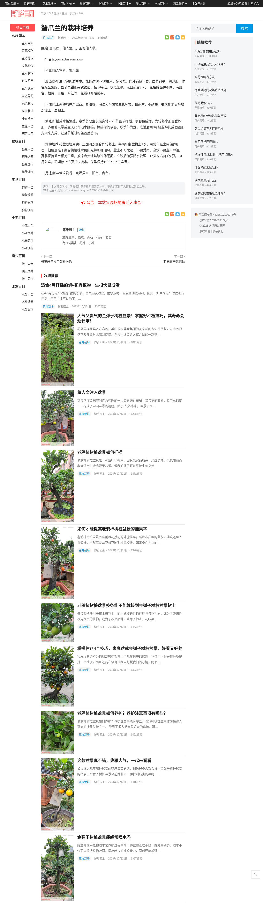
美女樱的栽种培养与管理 (210, 116)
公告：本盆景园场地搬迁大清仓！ (115, 202)
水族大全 (27, 294)
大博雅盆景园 (217, 225)
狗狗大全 (27, 187)
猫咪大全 (27, 149)
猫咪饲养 (27, 156)
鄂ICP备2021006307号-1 (214, 220)
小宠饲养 (27, 233)
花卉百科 (27, 43)
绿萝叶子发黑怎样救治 (56, 261)
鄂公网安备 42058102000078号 (217, 214)
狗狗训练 (27, 210)
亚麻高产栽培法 (174, 261)
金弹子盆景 (198, 3)
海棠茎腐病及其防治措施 (210, 90)
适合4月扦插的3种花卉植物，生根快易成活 (80, 285)
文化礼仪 (27, 65)
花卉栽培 (10, 3)
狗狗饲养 (27, 195)
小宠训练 (27, 248)
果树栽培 (27, 111)
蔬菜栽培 (27, 103)
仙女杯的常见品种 (206, 167)
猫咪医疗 (27, 164)
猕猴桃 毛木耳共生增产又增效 (214, 154)
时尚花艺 (27, 80)
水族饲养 (27, 301)
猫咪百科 (85, 3)
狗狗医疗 (27, 202)
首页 (43, 13)
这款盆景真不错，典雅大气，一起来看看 (114, 760)
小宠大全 (27, 225)
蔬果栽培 (48, 3)
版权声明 (205, 231)
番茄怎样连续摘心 (206, 141)
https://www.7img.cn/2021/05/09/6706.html (90, 190)
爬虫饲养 (27, 271)
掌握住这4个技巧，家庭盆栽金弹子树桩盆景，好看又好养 (129, 648)
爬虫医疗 (27, 278)
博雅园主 (63, 37)
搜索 (244, 28)
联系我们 (178, 3)
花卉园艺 (18, 35)
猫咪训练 (27, 172)
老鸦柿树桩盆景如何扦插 (99, 452)
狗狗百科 (104, 3)
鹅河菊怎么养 (203, 103)
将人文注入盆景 (91, 392)
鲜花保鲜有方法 (205, 77)
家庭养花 (29, 3)
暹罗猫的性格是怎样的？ (210, 193)
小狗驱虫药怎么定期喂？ (210, 64)
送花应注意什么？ (206, 180)
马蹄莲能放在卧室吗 (207, 51)
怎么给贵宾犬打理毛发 (209, 128)
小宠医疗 (27, 240)
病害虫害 (27, 133)
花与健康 (27, 88)
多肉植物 (27, 118)
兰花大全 (27, 126)
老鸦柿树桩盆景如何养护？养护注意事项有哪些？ (122, 713)
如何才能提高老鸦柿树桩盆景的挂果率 (112, 529)
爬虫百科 (141, 3)
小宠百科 (122, 3)
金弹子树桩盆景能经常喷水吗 (104, 837)
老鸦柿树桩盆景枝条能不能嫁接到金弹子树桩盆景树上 (126, 605)
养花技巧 (27, 50)
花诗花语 (27, 58)
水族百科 (160, 3)
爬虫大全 (27, 263)
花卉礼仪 (66, 3)
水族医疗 (27, 309)
